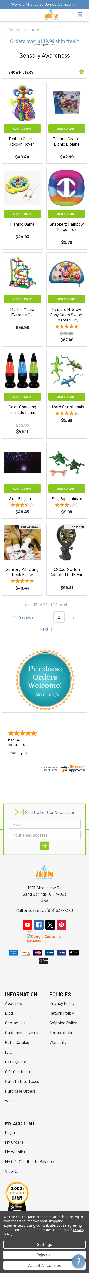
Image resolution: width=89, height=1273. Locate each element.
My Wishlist (15, 1151)
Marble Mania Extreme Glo (22, 311)
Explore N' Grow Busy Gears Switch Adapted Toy (67, 314)
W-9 (9, 1100)
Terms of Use (61, 1032)
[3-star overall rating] (67, 505)
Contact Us (15, 1022)
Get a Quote (15, 1061)
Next (44, 629)
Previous (24, 617)
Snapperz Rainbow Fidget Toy (67, 226)
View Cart (14, 1171)
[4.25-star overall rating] (67, 414)
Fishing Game (22, 224)
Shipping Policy (63, 1022)
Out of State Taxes (22, 1081)
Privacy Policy (62, 1003)
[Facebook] (39, 925)
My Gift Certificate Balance (29, 1161)
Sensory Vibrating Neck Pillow (22, 572)
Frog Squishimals (66, 498)
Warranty (57, 1042)
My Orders (14, 1142)
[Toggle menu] (6, 14)
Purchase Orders (20, 1091)
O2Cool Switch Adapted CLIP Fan (66, 572)
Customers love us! (22, 1032)
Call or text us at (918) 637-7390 (44, 910)
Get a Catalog (17, 1042)
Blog (9, 1013)
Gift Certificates (19, 1071)
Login (10, 1132)
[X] (50, 925)
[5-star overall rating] (22, 581)
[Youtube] (27, 925)
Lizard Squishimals (67, 406)
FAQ (8, 1052)
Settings (44, 1244)
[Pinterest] (61, 925)
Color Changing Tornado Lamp (22, 409)
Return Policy (61, 1013)
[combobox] (44, 29)
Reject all (44, 1255)
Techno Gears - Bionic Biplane (67, 141)
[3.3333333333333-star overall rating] (22, 505)
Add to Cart (22, 128)
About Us (13, 1003)
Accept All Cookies (44, 1265)
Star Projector (22, 498)
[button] (45, 43)
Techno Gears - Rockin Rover (22, 141)
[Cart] (81, 14)
